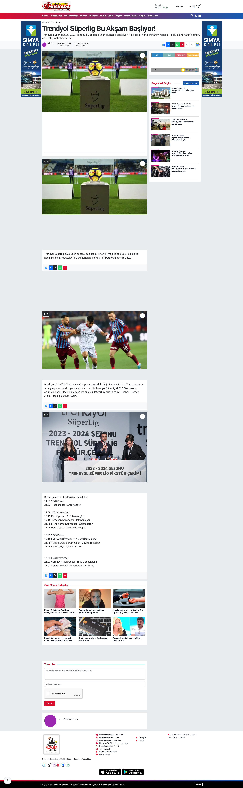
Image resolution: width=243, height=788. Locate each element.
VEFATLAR (153, 15)
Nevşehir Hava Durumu (109, 737)
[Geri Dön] (7, 780)
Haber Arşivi (104, 754)
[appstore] (110, 772)
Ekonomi (93, 15)
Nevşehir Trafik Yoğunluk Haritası (113, 743)
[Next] (63, 765)
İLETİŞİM (142, 737)
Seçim (142, 15)
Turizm (83, 15)
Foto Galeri (47, 22)
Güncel (45, 15)
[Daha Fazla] (182, 44)
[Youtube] (58, 765)
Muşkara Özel (71, 15)
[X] (49, 765)
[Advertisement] (94, 132)
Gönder (49, 703)
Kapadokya (56, 15)
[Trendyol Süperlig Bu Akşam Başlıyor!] (94, 81)
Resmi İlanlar (130, 15)
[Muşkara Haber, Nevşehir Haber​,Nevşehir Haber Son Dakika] (56, 6)
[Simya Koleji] (31, 59)
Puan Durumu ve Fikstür (109, 746)
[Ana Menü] (199, 15)
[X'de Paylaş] (172, 44)
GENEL (59, 22)
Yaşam (119, 15)
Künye (141, 740)
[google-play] (133, 772)
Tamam (198, 784)
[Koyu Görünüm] (195, 15)
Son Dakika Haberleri (108, 752)
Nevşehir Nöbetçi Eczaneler (111, 735)
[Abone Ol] (198, 44)
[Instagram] (54, 765)
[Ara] (192, 15)
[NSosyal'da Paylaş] (163, 44)
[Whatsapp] (68, 765)
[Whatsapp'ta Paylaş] (177, 44)
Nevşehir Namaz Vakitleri (110, 740)
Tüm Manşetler (105, 749)
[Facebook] (44, 765)
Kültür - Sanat (106, 15)
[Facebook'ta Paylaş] (168, 44)
